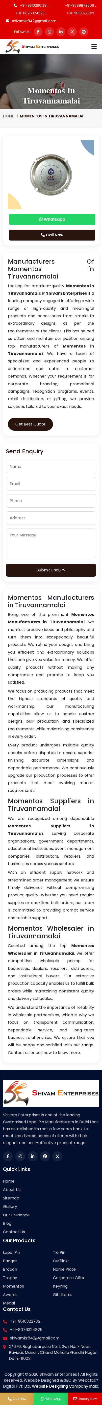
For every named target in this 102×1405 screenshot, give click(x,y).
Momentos (13, 1286)
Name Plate (64, 1269)
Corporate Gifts (68, 1278)
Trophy (10, 1278)
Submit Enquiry (51, 570)
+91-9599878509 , (80, 5)
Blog (7, 1223)
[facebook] (38, 31)
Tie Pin (59, 1252)
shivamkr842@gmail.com (33, 20)
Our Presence (16, 1215)
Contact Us (14, 1232)
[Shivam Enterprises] (32, 46)
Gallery (10, 1206)
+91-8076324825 (26, 1330)
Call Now (54, 235)
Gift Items (62, 1295)
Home (8, 116)
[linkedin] (60, 31)
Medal (9, 1303)
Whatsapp (54, 219)
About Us (12, 1190)
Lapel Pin (11, 1252)
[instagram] (49, 31)
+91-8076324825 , (31, 13)
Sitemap (11, 1198)
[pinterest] (83, 31)
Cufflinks (61, 1261)
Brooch (10, 1269)
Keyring (60, 1286)
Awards (10, 1295)
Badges (10, 1261)
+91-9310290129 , (33, 5)
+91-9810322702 (80, 13)
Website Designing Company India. (65, 1386)
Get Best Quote (30, 424)
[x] (72, 31)
